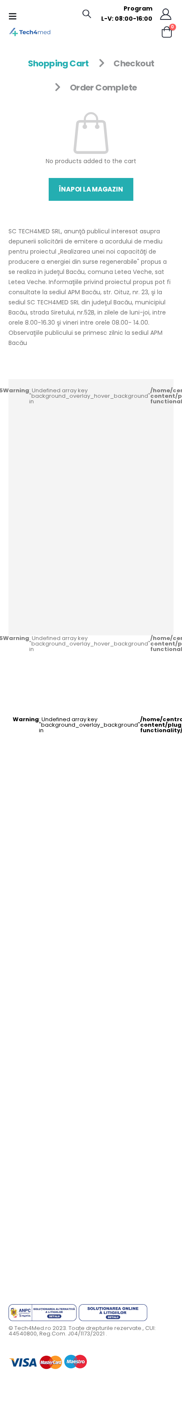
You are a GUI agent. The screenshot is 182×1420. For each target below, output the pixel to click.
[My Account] (166, 13)
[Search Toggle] (86, 13)
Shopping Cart (58, 63)
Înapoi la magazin (91, 189)
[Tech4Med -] (29, 32)
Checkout (133, 63)
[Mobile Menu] (15, 16)
